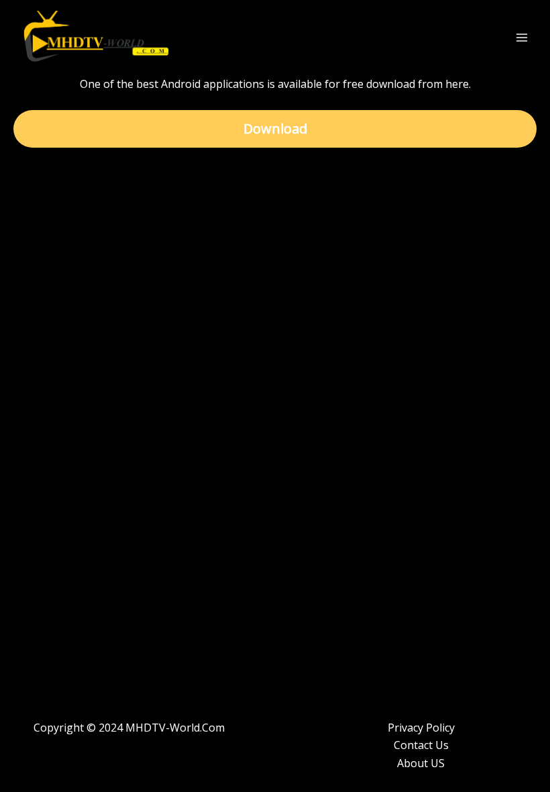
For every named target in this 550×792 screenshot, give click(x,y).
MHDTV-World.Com (175, 727)
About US (421, 763)
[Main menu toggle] (522, 37)
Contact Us (421, 745)
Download (275, 128)
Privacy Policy (421, 727)
